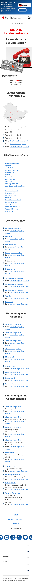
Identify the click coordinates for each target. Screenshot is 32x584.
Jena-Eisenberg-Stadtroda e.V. (15, 186)
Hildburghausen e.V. (11, 184)
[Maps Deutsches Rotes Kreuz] (19, 537)
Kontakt (5, 578)
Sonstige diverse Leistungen (14, 278)
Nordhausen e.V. (10, 195)
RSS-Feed (18, 578)
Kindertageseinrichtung (13, 372)
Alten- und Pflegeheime (13, 324)
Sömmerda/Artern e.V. (12, 207)
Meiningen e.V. (10, 193)
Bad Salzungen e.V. (11, 170)
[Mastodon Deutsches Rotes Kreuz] (25, 537)
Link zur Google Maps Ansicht (19, 147)
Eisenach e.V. (9, 174)
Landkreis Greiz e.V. (11, 191)
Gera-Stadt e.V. (10, 179)
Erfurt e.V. (8, 177)
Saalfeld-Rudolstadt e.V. (13, 200)
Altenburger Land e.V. (12, 163)
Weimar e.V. (9, 211)
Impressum (11, 578)
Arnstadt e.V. (9, 168)
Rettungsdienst (10, 269)
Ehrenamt (8, 236)
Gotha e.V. (8, 181)
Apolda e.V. (9, 165)
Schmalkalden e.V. (11, 202)
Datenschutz (24, 578)
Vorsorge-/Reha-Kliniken (13, 384)
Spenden (8, 296)
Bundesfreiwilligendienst (13, 228)
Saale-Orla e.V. (10, 197)
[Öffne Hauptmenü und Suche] (29, 18)
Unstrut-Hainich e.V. (11, 209)
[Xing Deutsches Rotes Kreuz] (13, 537)
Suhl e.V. (8, 204)
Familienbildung (10, 244)
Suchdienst (9, 302)
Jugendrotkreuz (10, 366)
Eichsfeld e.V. (9, 172)
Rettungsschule (10, 378)
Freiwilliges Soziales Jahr (13, 253)
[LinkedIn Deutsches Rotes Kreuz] (6, 537)
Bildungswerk (9, 357)
